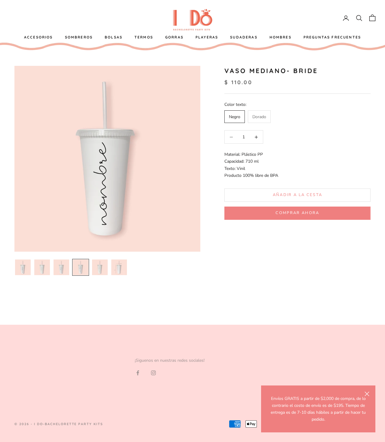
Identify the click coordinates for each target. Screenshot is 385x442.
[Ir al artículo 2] (42, 267)
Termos (143, 37)
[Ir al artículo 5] (99, 267)
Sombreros (79, 37)
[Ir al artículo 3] (61, 267)
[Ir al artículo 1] (22, 267)
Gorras (174, 37)
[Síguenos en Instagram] (153, 373)
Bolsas (113, 37)
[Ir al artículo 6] (119, 267)
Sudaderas (243, 37)
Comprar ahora (297, 213)
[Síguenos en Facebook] (138, 373)
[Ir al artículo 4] (80, 267)
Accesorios (38, 37)
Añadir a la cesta (297, 195)
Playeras (207, 37)
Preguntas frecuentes (332, 37)
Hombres (280, 37)
